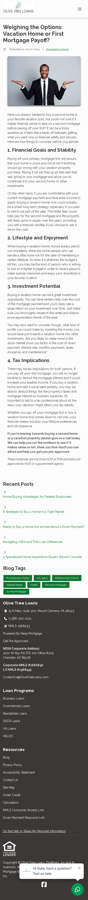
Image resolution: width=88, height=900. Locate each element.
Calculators (11, 802)
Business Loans (13, 698)
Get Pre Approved (15, 641)
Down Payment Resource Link (23, 817)
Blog (6, 757)
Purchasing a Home (57, 49)
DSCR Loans (11, 721)
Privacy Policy (12, 765)
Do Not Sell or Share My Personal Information (34, 831)
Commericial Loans (16, 706)
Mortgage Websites (17, 871)
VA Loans (9, 728)
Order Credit (12, 795)
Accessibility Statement (19, 772)
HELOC (8, 736)
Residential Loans (15, 713)
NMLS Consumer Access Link (23, 810)
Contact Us (10, 780)
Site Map (9, 787)
